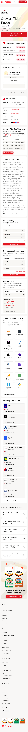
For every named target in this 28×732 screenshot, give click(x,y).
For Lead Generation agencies (8, 635)
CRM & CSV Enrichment (7, 610)
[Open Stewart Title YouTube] (14, 122)
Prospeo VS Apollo (6, 653)
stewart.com (14, 113)
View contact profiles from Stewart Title (13, 213)
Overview (4, 92)
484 (22, 238)
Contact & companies (6, 670)
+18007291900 (15, 110)
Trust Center (4, 695)
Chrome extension (6, 618)
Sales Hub (4, 686)
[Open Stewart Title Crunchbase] (16, 122)
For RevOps (4, 643)
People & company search (7, 607)
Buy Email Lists (5, 673)
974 (22, 234)
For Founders (4, 640)
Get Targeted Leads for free (14, 596)
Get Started (23, 1)
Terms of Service (5, 700)
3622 (22, 231)
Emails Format (11, 92)
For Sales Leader (5, 638)
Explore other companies (9, 500)
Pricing (3, 680)
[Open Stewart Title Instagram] (18, 122)
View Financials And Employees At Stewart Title (13, 34)
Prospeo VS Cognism (6, 655)
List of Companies (6, 678)
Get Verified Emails (8, 152)
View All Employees (15, 86)
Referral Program (5, 683)
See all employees (14, 244)
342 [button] (22, 268)
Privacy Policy (5, 698)
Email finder (4, 613)
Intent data (4, 615)
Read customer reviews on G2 (8, 715)
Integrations (4, 626)
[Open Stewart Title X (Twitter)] (12, 122)
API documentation (6, 667)
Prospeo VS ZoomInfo (6, 650)
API (3, 628)
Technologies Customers (7, 675)
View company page (9, 411)
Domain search (5, 623)
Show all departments (20, 271)
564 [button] (22, 261)
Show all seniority (21, 240)
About (17, 92)
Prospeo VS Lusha (6, 658)
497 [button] (22, 265)
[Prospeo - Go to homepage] (6, 2)
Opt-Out (4, 692)
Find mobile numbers (6, 620)
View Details (14, 80)
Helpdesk (4, 665)
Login (15, 1)
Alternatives (5, 647)
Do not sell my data (6, 703)
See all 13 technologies (8, 394)
